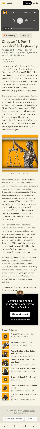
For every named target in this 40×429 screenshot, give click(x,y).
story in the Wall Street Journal (14, 120)
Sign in (35, 3)
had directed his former (16, 190)
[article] (20, 336)
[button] (6, 20)
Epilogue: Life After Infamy (21, 342)
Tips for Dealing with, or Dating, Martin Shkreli (23, 352)
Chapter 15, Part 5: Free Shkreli (23, 377)
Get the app (30, 419)
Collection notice (20, 413)
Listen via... (25, 35)
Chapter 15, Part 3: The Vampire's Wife (24, 395)
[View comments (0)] (15, 426)
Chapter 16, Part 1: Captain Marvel (24, 368)
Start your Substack (14, 419)
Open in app (11, 35)
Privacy (26, 411)
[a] (5, 336)
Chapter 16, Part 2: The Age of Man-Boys (23, 361)
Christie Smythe (7, 59)
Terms (32, 411)
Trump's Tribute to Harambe (22, 334)
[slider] (22, 28)
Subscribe (27, 3)
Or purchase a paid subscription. (20, 320)
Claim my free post (20, 314)
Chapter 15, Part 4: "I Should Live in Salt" (24, 387)
